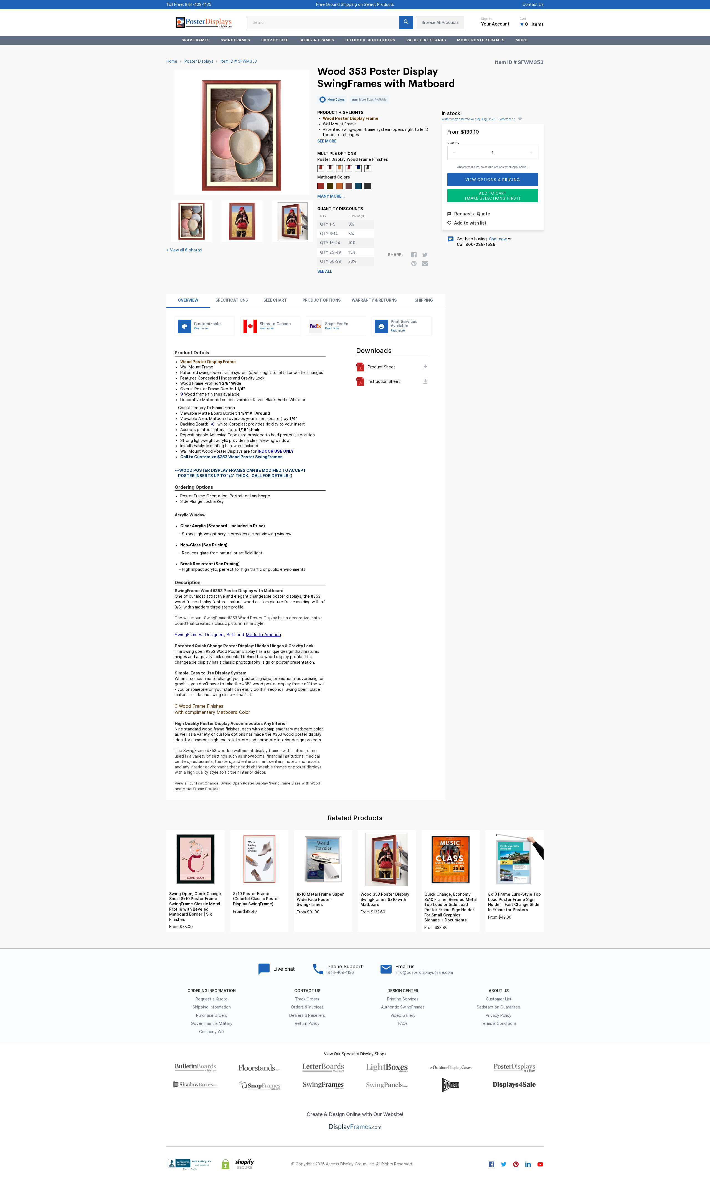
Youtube (540, 1164)
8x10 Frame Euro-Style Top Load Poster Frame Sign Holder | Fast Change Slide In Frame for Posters (514, 902)
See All (324, 271)
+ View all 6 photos (184, 250)
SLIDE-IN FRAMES (317, 40)
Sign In (486, 18)
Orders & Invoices (307, 1007)
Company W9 (211, 1032)
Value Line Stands (426, 40)
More (521, 40)
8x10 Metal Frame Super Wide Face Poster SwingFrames (320, 899)
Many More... (331, 196)
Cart (522, 18)
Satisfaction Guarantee (498, 1007)
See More (326, 141)
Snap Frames (196, 40)
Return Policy (307, 1023)
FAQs (403, 1023)
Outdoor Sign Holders (370, 40)
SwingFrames (235, 40)
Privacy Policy (498, 1015)
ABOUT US (499, 991)
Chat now (498, 239)
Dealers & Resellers (307, 1015)
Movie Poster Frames (480, 40)
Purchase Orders (211, 1015)
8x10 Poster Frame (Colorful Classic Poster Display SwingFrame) (256, 898)
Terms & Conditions (499, 1023)
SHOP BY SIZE (274, 40)
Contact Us (533, 4)
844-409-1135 (198, 4)
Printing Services (403, 999)
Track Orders (307, 999)
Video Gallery (402, 1015)
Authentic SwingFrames (403, 1007)
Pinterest (516, 1164)
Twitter (503, 1164)
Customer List (498, 999)
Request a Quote (212, 999)
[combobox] (330, 22)
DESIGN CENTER (402, 991)
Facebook (491, 1164)
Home (171, 61)
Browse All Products (440, 22)
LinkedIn (528, 1164)
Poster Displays (198, 61)
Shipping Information (211, 1007)
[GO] (406, 22)
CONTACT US (307, 991)
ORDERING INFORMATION (211, 991)
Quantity (453, 142)
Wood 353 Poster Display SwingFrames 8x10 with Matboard (385, 899)
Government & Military (211, 1023)
